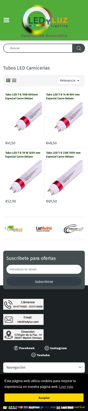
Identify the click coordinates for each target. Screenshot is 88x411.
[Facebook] (26, 347)
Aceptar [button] (44, 397)
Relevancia (67, 80)
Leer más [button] (66, 387)
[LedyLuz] (44, 20)
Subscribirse (44, 282)
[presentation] (5, 228)
